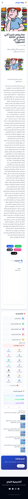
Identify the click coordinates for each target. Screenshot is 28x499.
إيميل (9, 250)
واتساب (17, 246)
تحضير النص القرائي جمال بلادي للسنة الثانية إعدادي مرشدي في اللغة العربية (15, 421)
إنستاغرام (17, 250)
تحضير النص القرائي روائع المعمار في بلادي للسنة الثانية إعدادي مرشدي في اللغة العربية (14, 429)
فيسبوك (9, 246)
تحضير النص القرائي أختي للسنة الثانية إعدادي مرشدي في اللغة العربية (15, 438)
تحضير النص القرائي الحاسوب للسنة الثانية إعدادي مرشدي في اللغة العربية (14, 446)
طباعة (13, 253)
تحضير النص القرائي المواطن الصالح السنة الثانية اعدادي (14, 413)
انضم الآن (21, 466)
